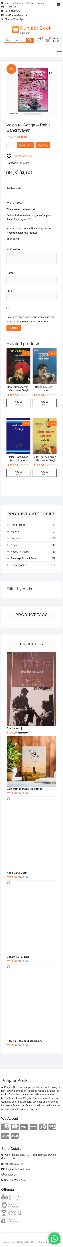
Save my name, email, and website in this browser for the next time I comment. (30, 319)
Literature (23, 163)
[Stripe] (5, 1135)
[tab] (13, 188)
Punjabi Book (36, 28)
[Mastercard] (15, 1126)
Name (10, 272)
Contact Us (10, 1174)
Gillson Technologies (41, 1242)
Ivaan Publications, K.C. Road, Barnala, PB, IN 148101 (23, 4)
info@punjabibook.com (16, 15)
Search (30, 40)
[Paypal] (33, 1126)
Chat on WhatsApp (14, 19)
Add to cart (25, 145)
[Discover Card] (52, 1126)
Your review (14, 249)
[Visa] (24, 1126)
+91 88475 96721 (13, 1163)
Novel (14, 545)
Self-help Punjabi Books (24, 558)
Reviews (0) (13, 188)
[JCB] (15, 1135)
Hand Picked (18, 524)
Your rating (13, 238)
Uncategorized (19, 565)
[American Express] (5, 1126)
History (15, 531)
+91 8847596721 (13, 10)
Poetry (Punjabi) (20, 551)
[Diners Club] (43, 1126)
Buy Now (43, 145)
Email (10, 291)
